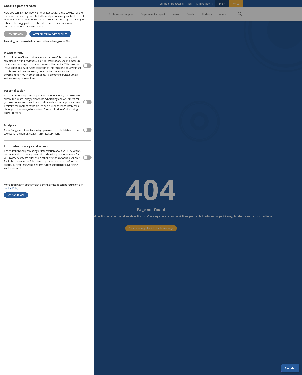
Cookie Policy (11, 188)
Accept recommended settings (50, 34)
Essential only (15, 34)
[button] (290, 368)
